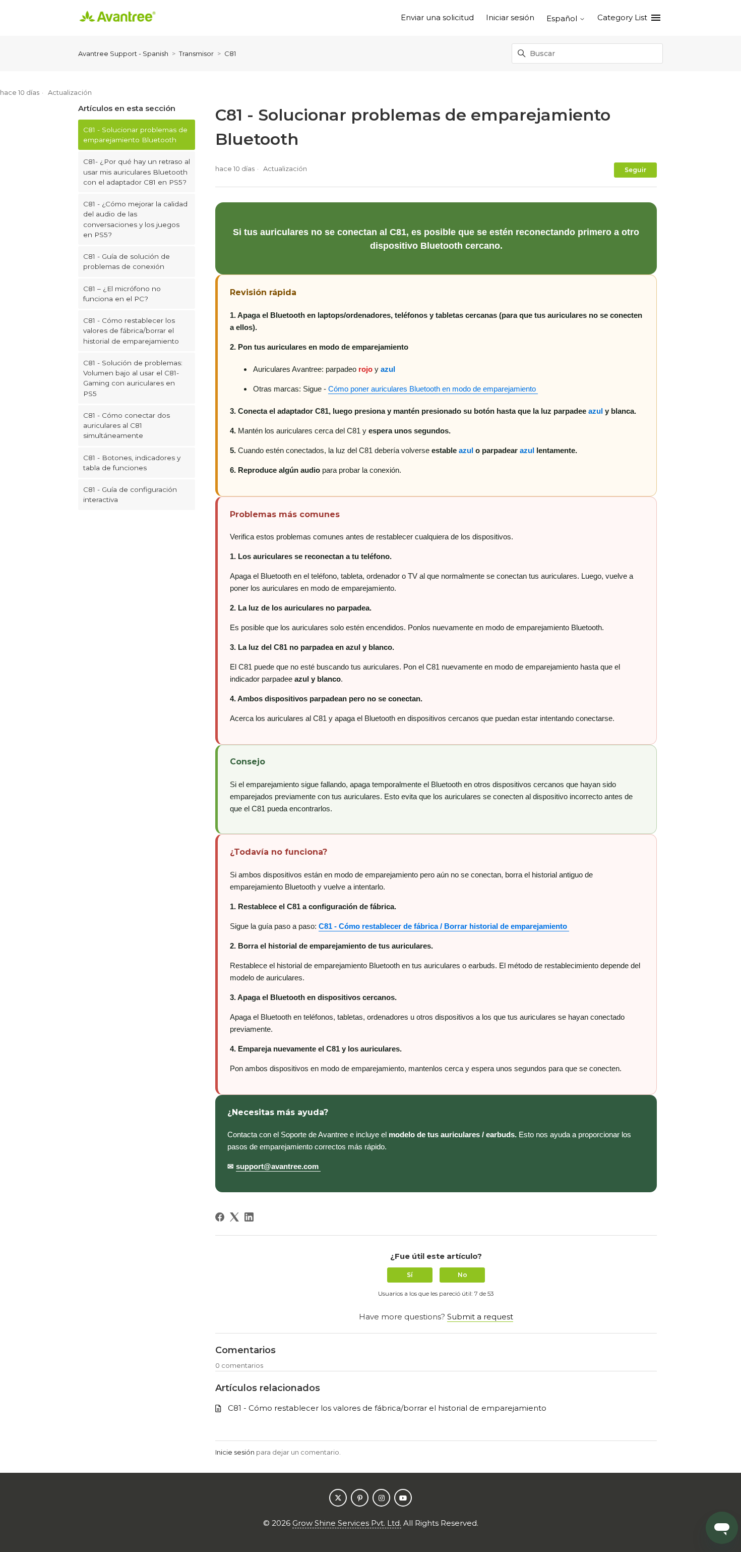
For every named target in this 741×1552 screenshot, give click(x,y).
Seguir (635, 170)
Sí (410, 1275)
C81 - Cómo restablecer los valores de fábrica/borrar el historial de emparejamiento (131, 330)
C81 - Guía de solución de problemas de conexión (126, 261)
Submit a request (480, 1316)
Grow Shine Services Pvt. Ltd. (346, 1523)
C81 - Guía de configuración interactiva (130, 494)
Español (562, 18)
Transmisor (196, 53)
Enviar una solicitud (437, 17)
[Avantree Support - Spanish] (117, 18)
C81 (230, 53)
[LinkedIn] (249, 1217)
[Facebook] (219, 1217)
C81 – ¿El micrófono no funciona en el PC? (122, 294)
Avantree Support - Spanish (123, 53)
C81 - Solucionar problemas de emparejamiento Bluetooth (135, 135)
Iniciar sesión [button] (510, 17)
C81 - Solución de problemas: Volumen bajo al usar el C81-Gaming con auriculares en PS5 (132, 378)
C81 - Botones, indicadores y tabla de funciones (131, 463)
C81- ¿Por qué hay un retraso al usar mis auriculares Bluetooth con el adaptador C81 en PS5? (136, 171)
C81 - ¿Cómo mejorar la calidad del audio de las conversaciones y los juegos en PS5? (135, 219)
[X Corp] (234, 1217)
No (462, 1275)
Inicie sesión (235, 1452)
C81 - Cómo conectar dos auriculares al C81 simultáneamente (126, 425)
